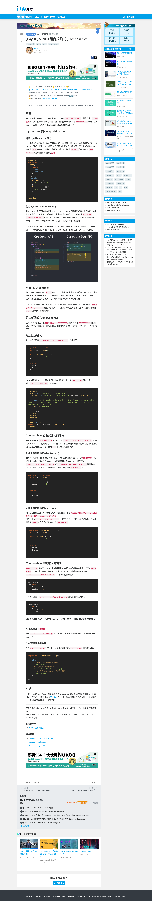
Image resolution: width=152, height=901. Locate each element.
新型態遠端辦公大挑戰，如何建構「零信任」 (124, 73)
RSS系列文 (71, 803)
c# (121, 187)
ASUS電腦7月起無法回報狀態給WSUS (119, 205)
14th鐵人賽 (30, 44)
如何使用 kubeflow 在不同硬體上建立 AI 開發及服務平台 (124, 132)
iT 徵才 (46, 17)
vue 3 (45, 44)
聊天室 (52, 17)
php (116, 187)
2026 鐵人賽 (60, 17)
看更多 (131, 49)
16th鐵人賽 (120, 163)
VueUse (53, 697)
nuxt (50, 44)
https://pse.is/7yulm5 (51, 98)
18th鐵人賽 (110, 183)
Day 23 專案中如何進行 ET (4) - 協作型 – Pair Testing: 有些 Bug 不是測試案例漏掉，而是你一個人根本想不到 (119, 249)
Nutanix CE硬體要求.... (114, 210)
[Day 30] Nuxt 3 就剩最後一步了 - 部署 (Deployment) (42, 823)
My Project (38, 17)
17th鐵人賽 (110, 171)
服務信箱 (87, 896)
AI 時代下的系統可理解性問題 (116, 254)
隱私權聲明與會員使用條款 (101, 896)
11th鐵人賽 (110, 175)
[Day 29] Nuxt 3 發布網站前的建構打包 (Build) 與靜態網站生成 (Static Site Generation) (54, 819)
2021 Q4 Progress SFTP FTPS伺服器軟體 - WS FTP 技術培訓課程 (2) (124, 83)
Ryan (36, 48)
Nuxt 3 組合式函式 (36, 728)
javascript (109, 179)
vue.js (56, 44)
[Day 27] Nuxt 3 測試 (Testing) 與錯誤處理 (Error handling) (44, 811)
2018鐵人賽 (119, 179)
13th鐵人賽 (110, 167)
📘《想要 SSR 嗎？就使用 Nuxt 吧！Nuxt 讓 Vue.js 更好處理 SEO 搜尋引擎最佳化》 (60, 89)
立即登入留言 (59, 883)
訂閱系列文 (83, 803)
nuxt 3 (39, 44)
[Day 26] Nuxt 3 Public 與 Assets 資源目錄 (38, 808)
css (120, 191)
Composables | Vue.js (37, 742)
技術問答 (28, 17)
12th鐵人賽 (120, 171)
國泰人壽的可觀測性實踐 (124, 92)
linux (125, 187)
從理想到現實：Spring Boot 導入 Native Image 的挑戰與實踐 (124, 122)
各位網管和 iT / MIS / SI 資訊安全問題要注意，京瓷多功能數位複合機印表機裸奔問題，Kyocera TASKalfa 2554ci (120, 242)
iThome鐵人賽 (120, 26)
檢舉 (95, 782)
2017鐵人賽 (120, 183)
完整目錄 (25, 826)
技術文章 (20, 17)
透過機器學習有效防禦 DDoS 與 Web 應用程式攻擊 (125, 112)
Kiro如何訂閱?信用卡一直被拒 (116, 202)
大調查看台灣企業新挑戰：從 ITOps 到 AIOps (124, 144)
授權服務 (79, 896)
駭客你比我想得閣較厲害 (124, 53)
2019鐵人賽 (127, 175)
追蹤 (38, 782)
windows (109, 187)
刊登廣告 (71, 896)
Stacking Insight (85, 851)
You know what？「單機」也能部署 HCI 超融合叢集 (49, 853)
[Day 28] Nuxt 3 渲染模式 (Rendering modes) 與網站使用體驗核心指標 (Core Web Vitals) (56, 815)
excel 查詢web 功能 (113, 208)
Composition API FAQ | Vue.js (41, 738)
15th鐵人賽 (110, 163)
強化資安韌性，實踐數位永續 (124, 102)
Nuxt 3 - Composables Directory (42, 746)
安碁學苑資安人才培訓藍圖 (124, 63)
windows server (111, 191)
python (128, 179)
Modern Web (31, 34)
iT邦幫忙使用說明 (119, 896)
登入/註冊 (130, 17)
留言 (30, 782)
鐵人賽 (118, 175)
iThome (63, 896)
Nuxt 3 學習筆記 (42, 34)
